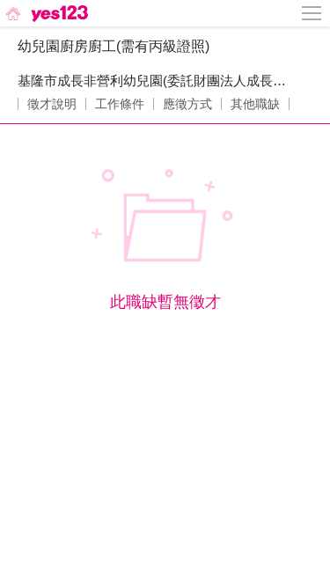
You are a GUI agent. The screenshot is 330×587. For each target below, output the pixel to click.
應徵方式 (187, 104)
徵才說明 (52, 104)
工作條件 (119, 104)
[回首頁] (45, 13)
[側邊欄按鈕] (312, 13)
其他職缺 (255, 104)
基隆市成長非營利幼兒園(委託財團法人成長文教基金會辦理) (156, 80)
